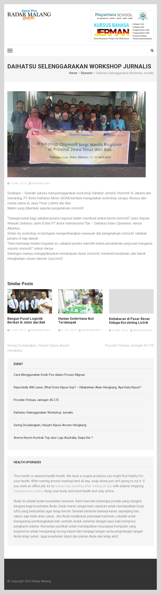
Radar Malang (41, 581)
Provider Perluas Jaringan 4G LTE (129, 345)
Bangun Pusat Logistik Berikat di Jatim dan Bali (26, 320)
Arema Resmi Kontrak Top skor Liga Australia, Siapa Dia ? (53, 438)
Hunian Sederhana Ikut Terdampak (76, 320)
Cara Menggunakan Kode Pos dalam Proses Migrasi (49, 375)
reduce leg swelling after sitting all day (83, 486)
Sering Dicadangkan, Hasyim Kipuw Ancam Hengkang (50, 425)
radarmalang (40, 183)
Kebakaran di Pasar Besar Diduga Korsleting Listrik (129, 321)
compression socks (28, 491)
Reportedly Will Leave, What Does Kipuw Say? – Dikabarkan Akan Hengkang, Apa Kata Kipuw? (77, 387)
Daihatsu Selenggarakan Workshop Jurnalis (43, 412)
